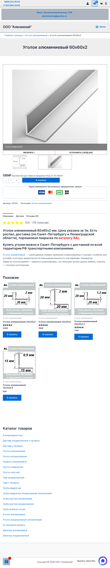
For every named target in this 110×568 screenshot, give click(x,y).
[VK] (101, 3)
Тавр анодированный (13, 477)
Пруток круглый (11, 472)
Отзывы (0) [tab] (32, 216)
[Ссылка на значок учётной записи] (87, 3)
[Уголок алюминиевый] (55, 162)
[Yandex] (106, 3)
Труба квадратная (12, 488)
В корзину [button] (12, 334)
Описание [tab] (8, 216)
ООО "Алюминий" (17, 27)
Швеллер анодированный (16, 535)
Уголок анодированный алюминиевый (22, 519)
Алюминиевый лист (13, 435)
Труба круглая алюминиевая (17, 498)
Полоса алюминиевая (14, 451)
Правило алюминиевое (15, 461)
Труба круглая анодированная (18, 504)
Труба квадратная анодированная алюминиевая (27, 493)
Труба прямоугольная (14, 509)
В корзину (41, 180)
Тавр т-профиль (11, 482)
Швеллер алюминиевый (15, 530)
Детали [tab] (20, 216)
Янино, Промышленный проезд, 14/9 (54, 12)
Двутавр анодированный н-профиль (21, 440)
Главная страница (13, 35)
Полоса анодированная (15, 456)
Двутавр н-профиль (13, 446)
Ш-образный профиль (14, 525)
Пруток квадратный (13, 467)
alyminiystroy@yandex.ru (54, 16)
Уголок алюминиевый (36, 35)
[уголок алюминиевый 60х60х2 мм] (20, 162)
